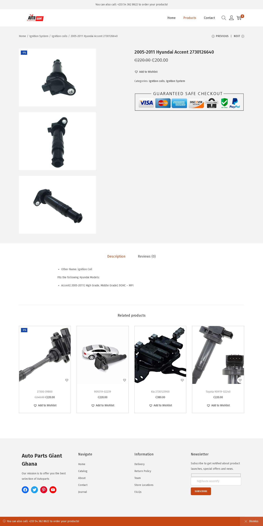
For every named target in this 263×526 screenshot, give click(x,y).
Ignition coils (59, 36)
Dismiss (253, 521)
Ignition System (38, 36)
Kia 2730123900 (160, 391)
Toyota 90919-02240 (218, 391)
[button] (145, 72)
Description (116, 256)
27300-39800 (45, 391)
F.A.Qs (138, 492)
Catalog (82, 471)
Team (137, 478)
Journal (82, 492)
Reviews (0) (147, 256)
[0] (239, 18)
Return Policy (142, 471)
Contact (82, 485)
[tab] (116, 256)
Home (22, 36)
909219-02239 (102, 391)
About (81, 478)
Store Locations (143, 485)
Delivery (139, 464)
